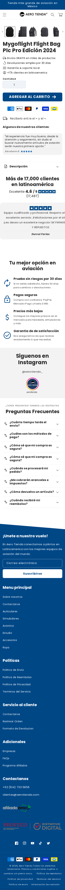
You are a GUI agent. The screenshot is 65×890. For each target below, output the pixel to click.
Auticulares (10, 611)
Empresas (9, 751)
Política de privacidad (20, 879)
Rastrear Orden (13, 721)
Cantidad (9, 79)
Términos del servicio (48, 879)
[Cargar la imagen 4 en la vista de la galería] (44, 32)
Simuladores (11, 618)
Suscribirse (32, 574)
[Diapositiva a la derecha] (62, 32)
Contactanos (11, 604)
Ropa (6, 647)
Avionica (8, 626)
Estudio (7, 633)
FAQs (6, 758)
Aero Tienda (25, 865)
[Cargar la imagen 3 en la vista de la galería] (33, 32)
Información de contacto (45, 884)
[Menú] (4, 15)
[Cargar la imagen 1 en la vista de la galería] (10, 32)
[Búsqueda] (53, 15)
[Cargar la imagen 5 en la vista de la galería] (56, 32)
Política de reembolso (49, 873)
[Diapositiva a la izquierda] (2, 32)
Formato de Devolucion (18, 728)
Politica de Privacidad (17, 684)
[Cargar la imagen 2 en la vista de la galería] (21, 32)
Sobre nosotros (12, 597)
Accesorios (10, 640)
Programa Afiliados (15, 765)
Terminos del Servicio (17, 691)
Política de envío (18, 884)
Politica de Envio (13, 670)
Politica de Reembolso (17, 677)
